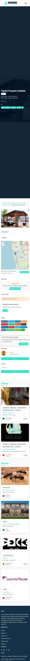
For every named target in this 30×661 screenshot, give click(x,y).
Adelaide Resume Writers (9, 449)
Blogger (24, 321)
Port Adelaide (5, 560)
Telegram (24, 327)
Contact (15, 358)
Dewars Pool (5, 414)
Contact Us (4, 636)
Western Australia (12, 414)
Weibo (12, 327)
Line (23, 329)
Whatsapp (10, 329)
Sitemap (3, 644)
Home (5, 203)
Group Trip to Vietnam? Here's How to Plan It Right (14, 656)
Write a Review (6, 107)
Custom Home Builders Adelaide (11, 524)
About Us (3, 633)
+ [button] (3, 243)
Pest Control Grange (8, 490)
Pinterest (5, 324)
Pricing (3, 630)
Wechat (18, 329)
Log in (5, 310)
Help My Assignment (8, 413)
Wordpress (5, 327)
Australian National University (9, 451)
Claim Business (23, 344)
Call (5, 101)
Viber (4, 329)
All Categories (12, 203)
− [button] (3, 245)
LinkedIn (18, 321)
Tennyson (5, 492)
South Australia (21, 203)
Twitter (12, 321)
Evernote (12, 324)
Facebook (4, 321)
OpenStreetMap (21, 269)
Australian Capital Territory (20, 451)
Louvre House (6, 592)
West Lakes (7, 205)
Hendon (4, 594)
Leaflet (16, 269)
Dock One (5, 558)
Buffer (24, 324)
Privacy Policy (4, 641)
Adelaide (4, 526)
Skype (17, 327)
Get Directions (24, 272)
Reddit (18, 324)
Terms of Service (5, 638)
